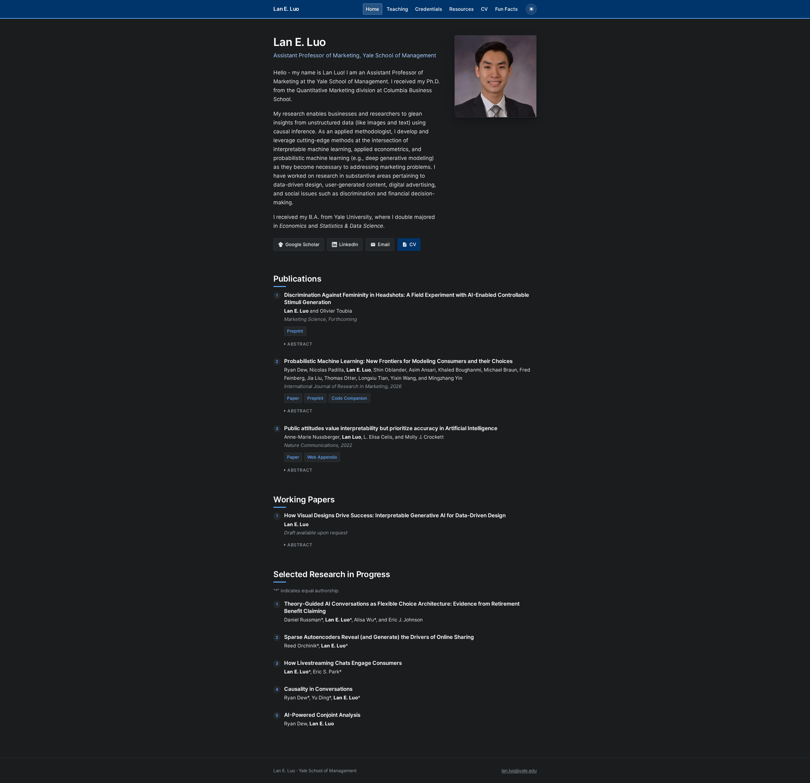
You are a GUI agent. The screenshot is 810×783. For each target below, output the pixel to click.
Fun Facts (506, 9)
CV (484, 9)
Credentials (428, 9)
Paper (293, 398)
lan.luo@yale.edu (519, 770)
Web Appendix (322, 457)
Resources (461, 9)
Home (372, 9)
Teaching (397, 9)
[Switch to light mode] (531, 9)
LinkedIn (348, 244)
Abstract (299, 344)
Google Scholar (302, 244)
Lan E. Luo (286, 9)
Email (384, 244)
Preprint (295, 331)
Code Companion (349, 398)
